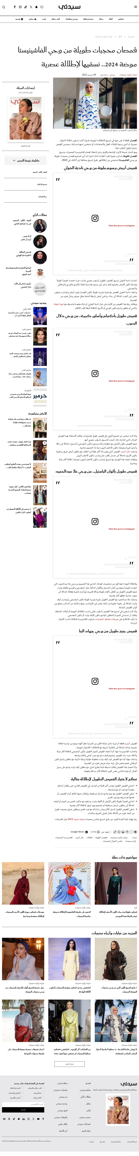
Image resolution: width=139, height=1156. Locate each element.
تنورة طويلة (59, 304)
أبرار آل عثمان (26, 239)
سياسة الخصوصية (116, 1142)
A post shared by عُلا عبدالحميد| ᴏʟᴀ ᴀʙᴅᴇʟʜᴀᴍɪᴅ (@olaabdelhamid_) (95, 574)
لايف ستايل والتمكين (34, 1088)
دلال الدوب (125, 452)
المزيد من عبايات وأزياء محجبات (114, 933)
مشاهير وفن (37, 1093)
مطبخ (31, 19)
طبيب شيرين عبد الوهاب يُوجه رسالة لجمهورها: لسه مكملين (19, 335)
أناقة (111, 19)
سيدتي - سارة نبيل (107, 75)
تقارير (88, 1110)
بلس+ (44, 19)
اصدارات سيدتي (84, 1124)
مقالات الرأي (40, 215)
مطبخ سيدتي (85, 1090)
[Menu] (135, 6)
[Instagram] (20, 7)
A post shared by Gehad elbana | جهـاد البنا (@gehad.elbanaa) (95, 733)
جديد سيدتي (39, 303)
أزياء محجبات (130, 841)
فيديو (17, 19)
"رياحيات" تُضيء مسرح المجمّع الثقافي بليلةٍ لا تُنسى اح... (19, 314)
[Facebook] (15, 7)
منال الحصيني (26, 287)
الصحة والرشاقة (15, 1088)
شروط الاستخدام (132, 1142)
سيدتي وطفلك (71, 19)
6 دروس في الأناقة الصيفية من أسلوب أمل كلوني (19, 510)
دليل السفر (86, 1131)
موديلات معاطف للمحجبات (106, 619)
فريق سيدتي (62, 1110)
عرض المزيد (69, 1064)
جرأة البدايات (42, 196)
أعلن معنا (102, 1142)
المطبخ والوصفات (14, 1093)
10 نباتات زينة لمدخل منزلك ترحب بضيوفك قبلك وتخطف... (19, 422)
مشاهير (121, 19)
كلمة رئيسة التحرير (28, 160)
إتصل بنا (91, 1142)
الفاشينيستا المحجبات (63, 838)
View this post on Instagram (122, 225)
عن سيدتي (63, 1097)
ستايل (88, 1104)
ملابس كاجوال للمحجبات (112, 841)
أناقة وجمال (37, 1097)
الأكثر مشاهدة (37, 413)
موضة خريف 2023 (76, 819)
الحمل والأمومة (15, 1097)
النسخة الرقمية (25, 146)
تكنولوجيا (27, 390)
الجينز (127, 744)
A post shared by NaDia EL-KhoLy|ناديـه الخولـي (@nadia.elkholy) (95, 270)
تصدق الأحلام (42, 184)
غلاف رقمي (62, 1124)
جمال (101, 19)
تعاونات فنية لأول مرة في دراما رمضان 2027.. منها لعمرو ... (20, 375)
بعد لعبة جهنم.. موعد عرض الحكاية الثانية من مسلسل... (19, 443)
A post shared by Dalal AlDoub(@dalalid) (95, 426)
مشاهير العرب (26, 329)
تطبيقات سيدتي (60, 1117)
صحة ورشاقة (88, 19)
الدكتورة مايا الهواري (23, 255)
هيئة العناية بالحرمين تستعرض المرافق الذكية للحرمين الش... (19, 396)
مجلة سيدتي (62, 1083)
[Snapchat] (36, 7)
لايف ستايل (55, 19)
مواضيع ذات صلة (124, 857)
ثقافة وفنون (27, 309)
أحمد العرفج (26, 274)
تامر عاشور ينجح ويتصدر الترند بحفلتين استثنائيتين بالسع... (20, 355)
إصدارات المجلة (26, 88)
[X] (31, 7)
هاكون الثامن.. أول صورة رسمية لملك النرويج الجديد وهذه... (19, 490)
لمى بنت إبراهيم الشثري (22, 224)
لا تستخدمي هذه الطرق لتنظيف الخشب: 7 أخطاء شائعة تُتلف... (17, 465)
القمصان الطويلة (101, 838)
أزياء (135, 907)
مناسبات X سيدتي (60, 1090)
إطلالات (89, 838)
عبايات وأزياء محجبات (128, 75)
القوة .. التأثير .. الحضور (40, 172)
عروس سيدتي (85, 1117)
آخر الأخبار (63, 1131)
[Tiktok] (25, 7)
